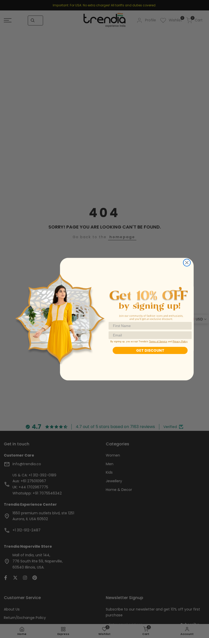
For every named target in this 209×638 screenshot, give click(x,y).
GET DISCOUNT (150, 350)
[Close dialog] (186, 262)
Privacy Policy (180, 341)
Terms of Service (158, 341)
